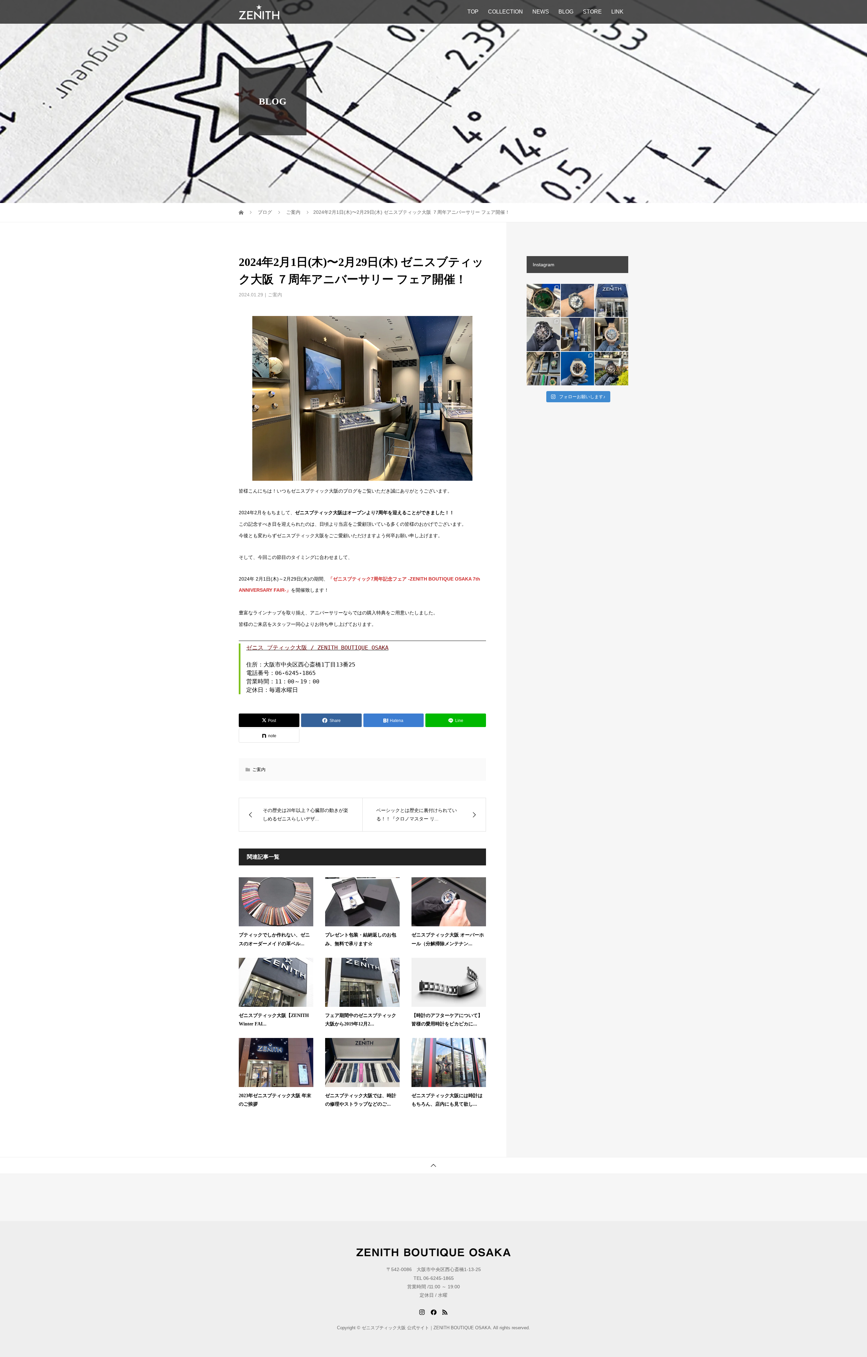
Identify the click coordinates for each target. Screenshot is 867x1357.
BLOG (565, 12)
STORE (592, 12)
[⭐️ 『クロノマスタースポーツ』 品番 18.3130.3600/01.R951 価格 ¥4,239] (611, 368)
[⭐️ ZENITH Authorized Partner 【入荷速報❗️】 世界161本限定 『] (543, 300)
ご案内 (275, 294)
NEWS (540, 12)
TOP (473, 12)
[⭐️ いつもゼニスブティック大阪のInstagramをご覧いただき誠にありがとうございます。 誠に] (611, 300)
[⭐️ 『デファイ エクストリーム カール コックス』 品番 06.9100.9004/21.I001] (577, 368)
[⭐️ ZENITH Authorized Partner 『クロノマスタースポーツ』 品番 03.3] (577, 300)
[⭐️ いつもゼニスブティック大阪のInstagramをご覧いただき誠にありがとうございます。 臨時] (577, 334)
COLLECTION (505, 12)
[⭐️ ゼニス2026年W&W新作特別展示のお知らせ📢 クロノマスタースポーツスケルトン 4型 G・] (543, 368)
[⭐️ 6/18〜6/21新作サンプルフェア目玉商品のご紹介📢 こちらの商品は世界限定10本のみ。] (611, 334)
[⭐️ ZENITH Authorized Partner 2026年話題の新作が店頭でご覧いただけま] (543, 334)
